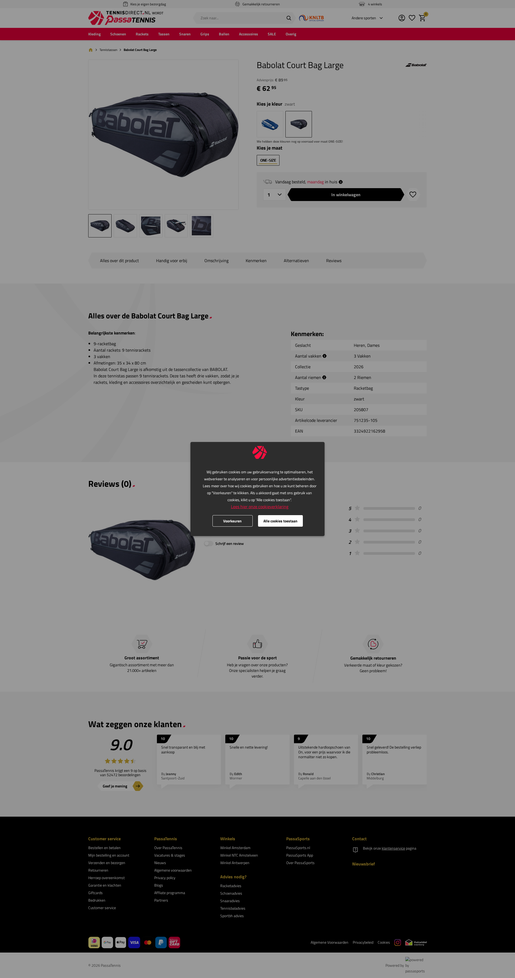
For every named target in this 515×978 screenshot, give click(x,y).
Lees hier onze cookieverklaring (259, 506)
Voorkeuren (232, 521)
